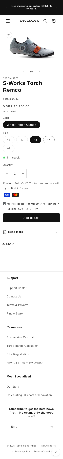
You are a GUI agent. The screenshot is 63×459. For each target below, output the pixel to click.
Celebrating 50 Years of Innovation (29, 395)
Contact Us (14, 296)
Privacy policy (22, 451)
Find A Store (15, 313)
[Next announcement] (56, 7)
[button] (8, 21)
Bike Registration (18, 354)
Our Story (13, 386)
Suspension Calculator (21, 337)
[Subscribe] (52, 426)
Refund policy (48, 446)
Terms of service (43, 451)
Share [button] (10, 243)
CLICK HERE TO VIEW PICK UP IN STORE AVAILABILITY (31, 206)
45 (10, 149)
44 (49, 139)
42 (24, 140)
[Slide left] (23, 71)
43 (35, 139)
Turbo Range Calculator (22, 345)
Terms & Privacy (17, 304)
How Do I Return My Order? (25, 362)
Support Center (17, 288)
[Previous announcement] (6, 7)
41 (10, 140)
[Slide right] (39, 71)
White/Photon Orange (21, 124)
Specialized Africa (26, 446)
